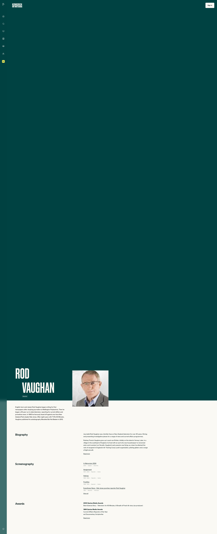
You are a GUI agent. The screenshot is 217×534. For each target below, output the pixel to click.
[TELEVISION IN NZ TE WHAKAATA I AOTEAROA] (3, 31)
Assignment (87, 469)
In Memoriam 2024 (89, 463)
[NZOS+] (3, 61)
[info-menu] (3, 529)
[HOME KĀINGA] (3, 16)
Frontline (86, 482)
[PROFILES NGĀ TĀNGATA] (3, 53)
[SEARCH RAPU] (3, 23)
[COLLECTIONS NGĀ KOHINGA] (3, 46)
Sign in (210, 5)
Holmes (86, 476)
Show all (85, 493)
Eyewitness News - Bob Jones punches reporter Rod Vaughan (104, 488)
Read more (86, 454)
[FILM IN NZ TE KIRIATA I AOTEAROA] (3, 38)
